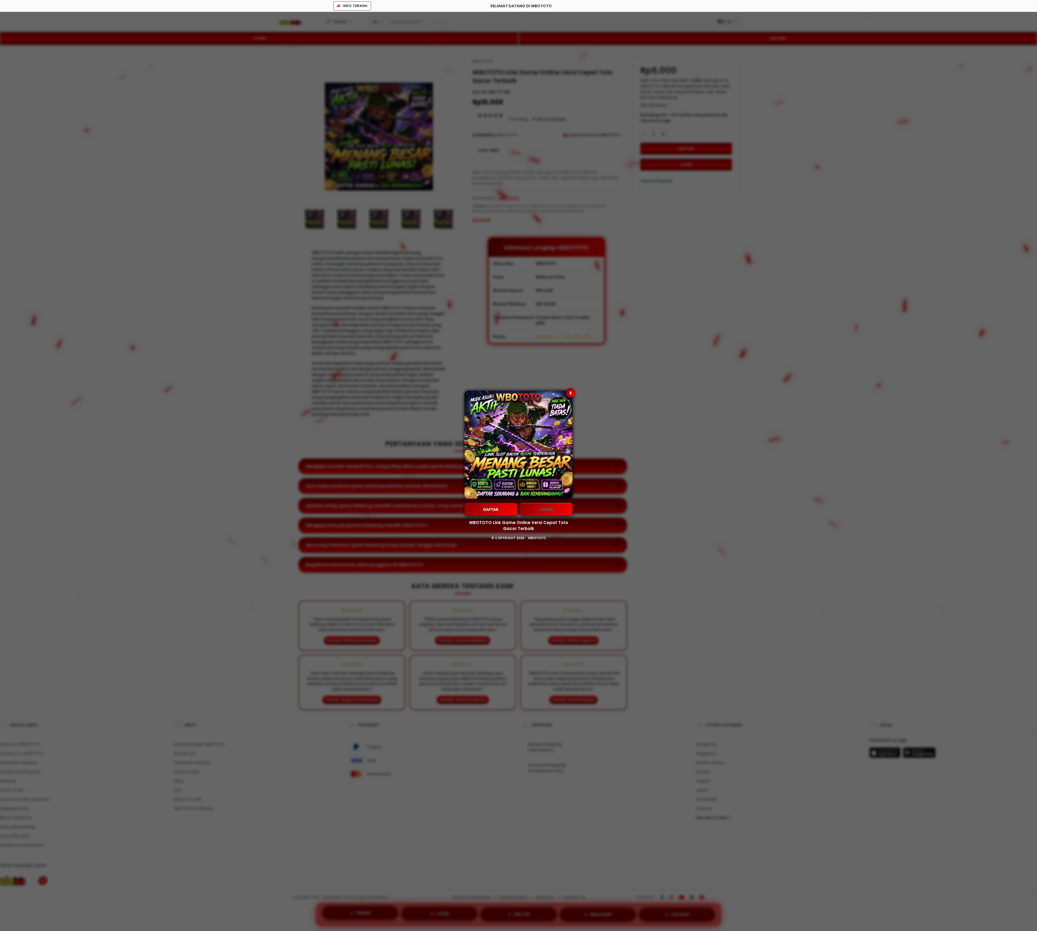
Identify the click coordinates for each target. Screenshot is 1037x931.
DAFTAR (491, 509)
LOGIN (546, 509)
